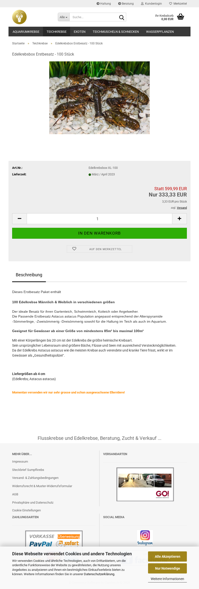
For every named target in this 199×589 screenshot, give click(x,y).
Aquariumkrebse (26, 31)
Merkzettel (179, 3)
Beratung (127, 3)
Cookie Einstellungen (26, 510)
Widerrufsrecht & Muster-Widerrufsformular (42, 486)
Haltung (105, 3)
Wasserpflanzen (160, 31)
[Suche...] (121, 17)
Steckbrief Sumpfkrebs (28, 470)
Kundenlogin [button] (153, 3)
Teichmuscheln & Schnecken (116, 31)
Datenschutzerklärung (99, 574)
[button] (19, 218)
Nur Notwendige (167, 568)
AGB (15, 494)
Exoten (79, 31)
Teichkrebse (56, 31)
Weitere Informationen (167, 579)
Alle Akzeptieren (167, 556)
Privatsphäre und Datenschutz (32, 502)
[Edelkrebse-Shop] (31, 17)
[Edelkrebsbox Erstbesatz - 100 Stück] (99, 97)
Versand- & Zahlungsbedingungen (35, 478)
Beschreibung (29, 274)
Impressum (20, 461)
